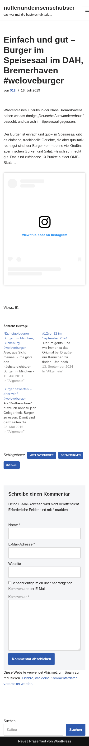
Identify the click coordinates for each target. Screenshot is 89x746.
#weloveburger (42, 455)
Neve (22, 741)
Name (14, 525)
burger (11, 464)
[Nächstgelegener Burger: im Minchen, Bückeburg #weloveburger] (23, 357)
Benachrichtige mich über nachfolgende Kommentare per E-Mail (40, 586)
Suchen (9, 721)
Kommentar (18, 597)
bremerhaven (71, 455)
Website (14, 564)
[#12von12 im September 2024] (61, 352)
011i (13, 90)
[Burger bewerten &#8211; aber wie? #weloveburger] (23, 410)
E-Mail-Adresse (21, 544)
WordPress (62, 741)
